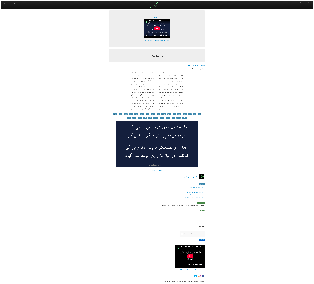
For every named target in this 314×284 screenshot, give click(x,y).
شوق (121, 114)
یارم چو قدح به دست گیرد (196, 187)
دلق (158, 114)
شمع (126, 114)
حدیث (179, 114)
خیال (169, 114)
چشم (134, 117)
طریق (178, 117)
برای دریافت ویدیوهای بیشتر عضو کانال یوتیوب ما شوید (192, 269)
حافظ (185, 114)
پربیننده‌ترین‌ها (12, 3)
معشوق (162, 117)
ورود (5, 3)
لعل (173, 117)
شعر (131, 114)
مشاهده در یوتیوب (157, 17)
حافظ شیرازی (196, 65)
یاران (129, 117)
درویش (163, 114)
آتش (199, 114)
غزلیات (189, 65)
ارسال (202, 240)
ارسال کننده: (202, 226)
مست (168, 117)
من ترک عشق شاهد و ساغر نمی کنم (194, 197)
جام (190, 114)
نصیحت (155, 117)
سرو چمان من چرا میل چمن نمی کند (194, 189)
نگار (150, 117)
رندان (153, 114)
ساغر (147, 114)
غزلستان (308, 3)
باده (194, 114)
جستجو (294, 3)
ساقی (142, 114)
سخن (136, 114)
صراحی (184, 117)
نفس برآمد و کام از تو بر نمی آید (195, 194)
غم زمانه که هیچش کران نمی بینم (195, 192)
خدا (174, 114)
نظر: (204, 213)
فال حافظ (301, 3)
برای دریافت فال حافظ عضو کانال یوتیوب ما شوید (157, 40)
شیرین (115, 114)
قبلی (160, 170)
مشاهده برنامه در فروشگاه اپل (190, 177)
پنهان (140, 117)
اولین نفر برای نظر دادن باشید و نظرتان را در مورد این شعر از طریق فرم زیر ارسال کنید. (183, 205)
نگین (145, 117)
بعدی (153, 170)
